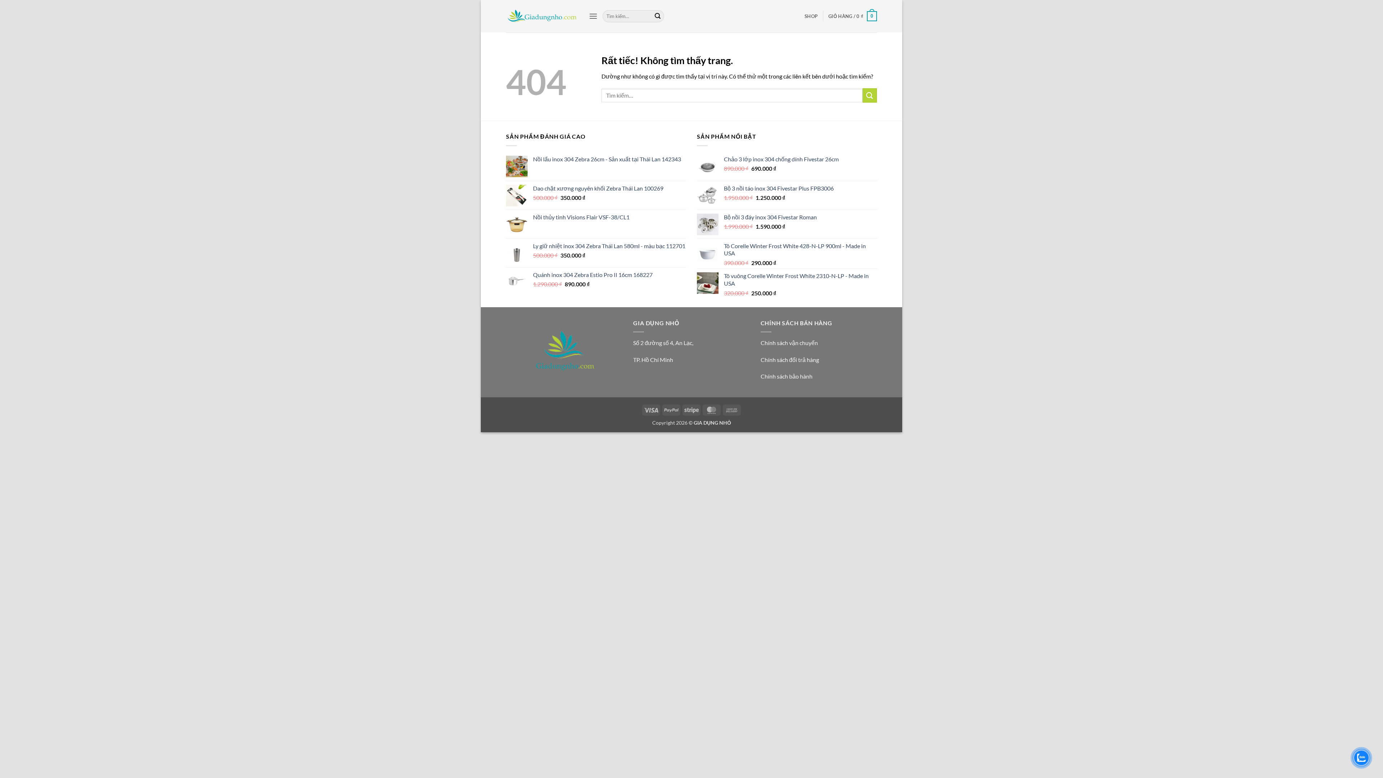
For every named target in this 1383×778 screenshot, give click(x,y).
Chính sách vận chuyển (789, 342)
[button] (593, 16)
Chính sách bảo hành (787, 376)
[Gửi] (658, 16)
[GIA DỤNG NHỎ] (542, 16)
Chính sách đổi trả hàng (790, 359)
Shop (811, 16)
